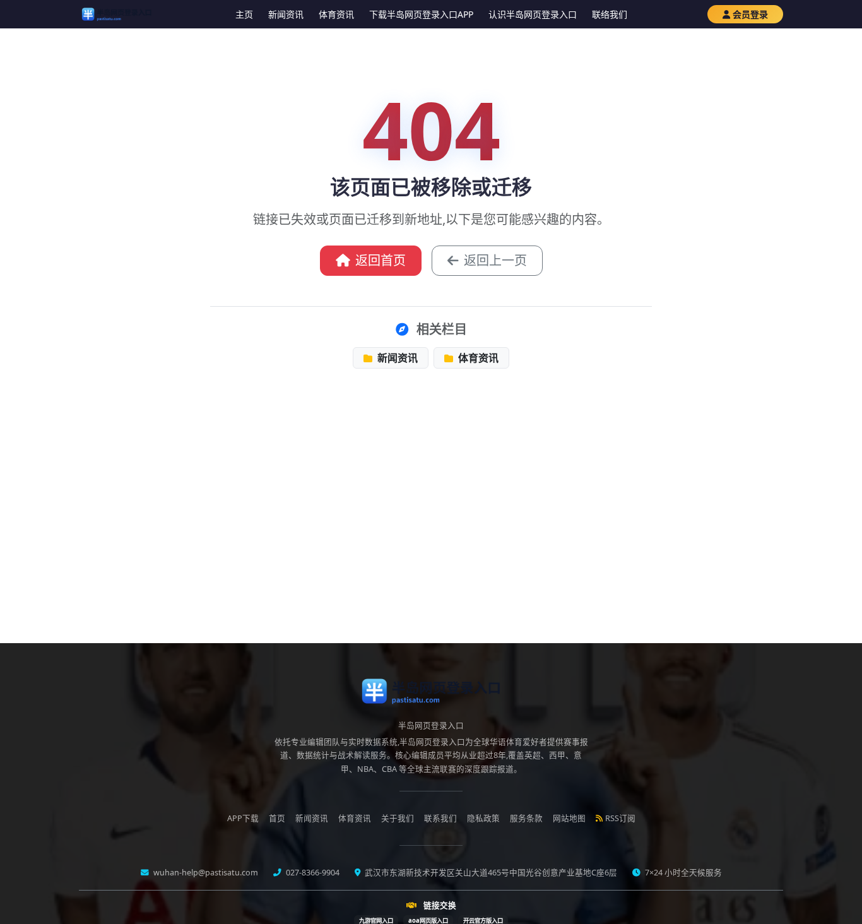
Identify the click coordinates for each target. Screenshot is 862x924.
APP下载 (243, 818)
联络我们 (609, 14)
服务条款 (526, 818)
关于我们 (397, 818)
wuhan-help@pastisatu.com (204, 872)
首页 (277, 818)
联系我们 (440, 818)
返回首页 (380, 260)
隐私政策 (483, 818)
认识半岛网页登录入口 (532, 14)
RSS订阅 (620, 818)
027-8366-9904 (311, 872)
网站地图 (569, 818)
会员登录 (750, 14)
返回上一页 (495, 260)
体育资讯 (336, 14)
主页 (244, 14)
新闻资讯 (286, 14)
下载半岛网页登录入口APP (421, 14)
